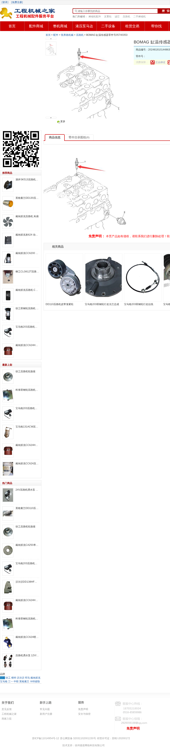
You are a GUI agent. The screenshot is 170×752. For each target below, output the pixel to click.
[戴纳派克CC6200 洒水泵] (7, 258)
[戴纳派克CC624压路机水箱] (7, 469)
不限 (2, 677)
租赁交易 (132, 26)
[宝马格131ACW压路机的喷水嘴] (7, 432)
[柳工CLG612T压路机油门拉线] (7, 277)
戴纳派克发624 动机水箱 (27, 234)
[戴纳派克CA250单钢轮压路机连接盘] (7, 550)
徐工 (8, 677)
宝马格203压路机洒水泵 (27, 326)
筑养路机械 (67, 35)
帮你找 (156, 26)
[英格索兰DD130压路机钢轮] (7, 203)
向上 (51, 39)
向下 (51, 118)
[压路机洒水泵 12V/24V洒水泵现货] (7, 661)
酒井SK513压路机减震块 (27, 179)
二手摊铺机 (139, 16)
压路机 (126, 16)
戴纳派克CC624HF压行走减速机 (27, 345)
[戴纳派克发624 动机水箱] (7, 240)
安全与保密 (84, 713)
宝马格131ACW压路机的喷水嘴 (27, 426)
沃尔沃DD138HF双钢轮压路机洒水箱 (27, 581)
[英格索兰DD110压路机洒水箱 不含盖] (7, 513)
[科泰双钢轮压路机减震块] (7, 395)
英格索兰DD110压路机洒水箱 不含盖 (27, 508)
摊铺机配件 (95, 16)
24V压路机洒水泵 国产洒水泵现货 (27, 489)
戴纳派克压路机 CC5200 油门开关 (27, 290)
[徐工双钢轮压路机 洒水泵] (7, 314)
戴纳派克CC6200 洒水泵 (27, 253)
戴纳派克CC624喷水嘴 (27, 637)
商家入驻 (7, 718)
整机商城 (60, 26)
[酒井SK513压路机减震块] (7, 185)
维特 (13, 677)
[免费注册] (17, 2)
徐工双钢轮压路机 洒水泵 (27, 308)
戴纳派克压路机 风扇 (27, 216)
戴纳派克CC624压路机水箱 (27, 463)
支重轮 (108, 16)
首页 (12, 26)
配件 (55, 35)
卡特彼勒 (35, 681)
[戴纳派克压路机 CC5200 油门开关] (7, 295)
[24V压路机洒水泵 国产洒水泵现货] (7, 495)
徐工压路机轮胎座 (25, 371)
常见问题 (45, 709)
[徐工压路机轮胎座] (7, 377)
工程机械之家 (9, 713)
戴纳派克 (35, 677)
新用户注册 (46, 713)
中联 (16, 681)
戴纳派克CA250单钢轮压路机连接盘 (27, 545)
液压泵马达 (84, 26)
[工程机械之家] (28, 13)
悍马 (27, 677)
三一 (10, 681)
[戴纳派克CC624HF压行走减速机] (7, 350)
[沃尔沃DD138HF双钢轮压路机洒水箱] (7, 587)
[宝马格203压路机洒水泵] (7, 332)
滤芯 (117, 16)
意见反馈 (7, 709)
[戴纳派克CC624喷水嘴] (7, 642)
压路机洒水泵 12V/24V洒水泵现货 (27, 655)
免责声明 (83, 709)
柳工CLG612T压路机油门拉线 (27, 271)
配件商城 (36, 26)
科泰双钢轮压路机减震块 (27, 389)
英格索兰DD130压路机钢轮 (27, 197)
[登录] (5, 2)
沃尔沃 (20, 677)
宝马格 (3, 681)
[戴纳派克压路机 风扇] (7, 221)
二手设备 (108, 26)
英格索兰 (24, 681)
